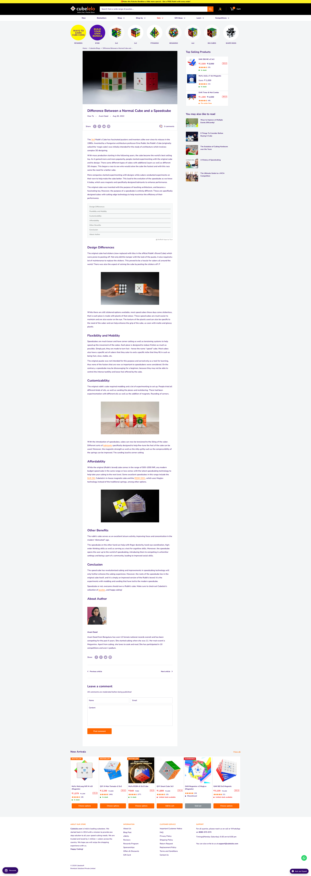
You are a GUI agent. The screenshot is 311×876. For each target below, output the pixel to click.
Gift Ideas (179, 18)
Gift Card (127, 855)
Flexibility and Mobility (98, 211)
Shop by (139, 18)
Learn (199, 18)
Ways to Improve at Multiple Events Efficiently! (211, 121)
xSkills (126, 836)
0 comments (169, 126)
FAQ (161, 832)
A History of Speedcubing (210, 160)
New (84, 18)
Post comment (99, 731)
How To (90, 116)
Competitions (221, 18)
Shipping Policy (166, 840)
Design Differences (96, 207)
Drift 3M (91, 478)
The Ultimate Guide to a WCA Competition (212, 174)
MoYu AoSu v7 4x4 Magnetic (210, 76)
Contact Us (164, 855)
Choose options (84, 806)
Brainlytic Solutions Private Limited (82, 868)
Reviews (126, 840)
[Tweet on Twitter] (104, 126)
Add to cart (169, 806)
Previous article (96, 671)
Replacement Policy (168, 847)
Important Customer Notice (171, 828)
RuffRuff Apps (162, 239)
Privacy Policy (166, 836)
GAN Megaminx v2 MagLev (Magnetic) (195, 787)
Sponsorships (128, 847)
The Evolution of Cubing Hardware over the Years (214, 147)
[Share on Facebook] (94, 126)
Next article (165, 671)
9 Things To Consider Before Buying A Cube (211, 134)
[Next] (241, 33)
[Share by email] (108, 126)
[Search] (210, 9)
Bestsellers (101, 18)
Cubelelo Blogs (94, 48)
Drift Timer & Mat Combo (209, 92)
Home (85, 48)
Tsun (171, 239)
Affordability (94, 220)
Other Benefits (95, 225)
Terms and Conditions (169, 851)
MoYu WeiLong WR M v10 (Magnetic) (82, 787)
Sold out (198, 806)
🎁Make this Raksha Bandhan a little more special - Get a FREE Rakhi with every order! (155, 1)
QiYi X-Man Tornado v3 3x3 (111, 786)
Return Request (166, 843)
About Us (127, 828)
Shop (120, 18)
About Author (94, 234)
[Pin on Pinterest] (99, 126)
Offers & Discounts (131, 851)
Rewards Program (130, 843)
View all (237, 752)
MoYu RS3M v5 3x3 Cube (138, 786)
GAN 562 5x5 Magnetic (222, 786)
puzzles (102, 590)
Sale (159, 18)
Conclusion (93, 230)
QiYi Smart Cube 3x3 (165, 786)
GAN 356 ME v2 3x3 (206, 59)
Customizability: (95, 216)
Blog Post (127, 832)
